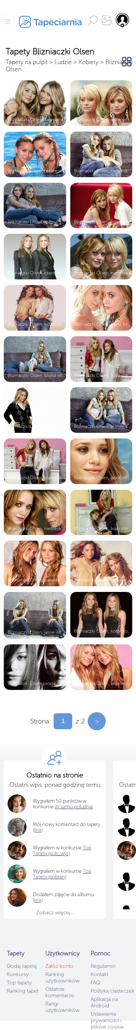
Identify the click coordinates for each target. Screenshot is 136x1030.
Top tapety (19, 982)
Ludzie (63, 62)
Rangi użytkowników (62, 1007)
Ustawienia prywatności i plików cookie (107, 1020)
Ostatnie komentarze (59, 992)
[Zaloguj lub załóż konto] (122, 20)
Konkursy (18, 974)
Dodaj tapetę (22, 966)
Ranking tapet (23, 991)
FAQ (95, 982)
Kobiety (89, 62)
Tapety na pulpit (27, 62)
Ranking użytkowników (62, 977)
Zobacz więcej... (55, 912)
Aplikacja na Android (104, 1002)
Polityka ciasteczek (112, 991)
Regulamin (103, 966)
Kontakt (99, 974)
